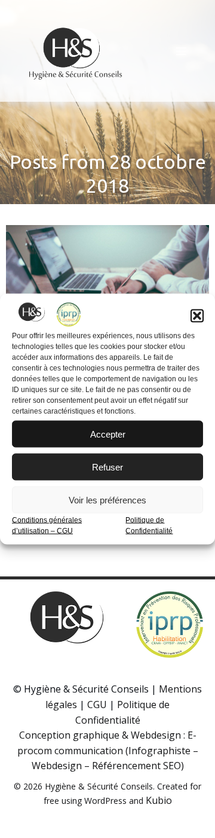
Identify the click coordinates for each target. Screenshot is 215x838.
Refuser (107, 466)
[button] (197, 316)
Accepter (107, 434)
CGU (97, 704)
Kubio (159, 800)
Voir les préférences (107, 499)
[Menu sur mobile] (181, 51)
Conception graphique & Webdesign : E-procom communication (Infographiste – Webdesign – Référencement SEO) (107, 750)
